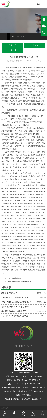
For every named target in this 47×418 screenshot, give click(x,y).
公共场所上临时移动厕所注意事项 (14, 316)
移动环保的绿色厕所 (9, 293)
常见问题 (12, 50)
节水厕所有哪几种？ (15, 278)
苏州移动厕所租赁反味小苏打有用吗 (15, 307)
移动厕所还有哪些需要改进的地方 (20, 281)
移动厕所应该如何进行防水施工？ (14, 311)
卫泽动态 (12, 45)
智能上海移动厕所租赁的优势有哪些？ (16, 302)
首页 (12, 37)
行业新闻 (20, 37)
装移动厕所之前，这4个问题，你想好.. (16, 298)
